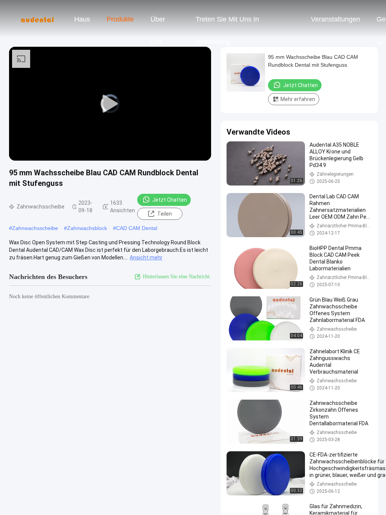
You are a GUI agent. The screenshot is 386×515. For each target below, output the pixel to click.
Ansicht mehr (146, 257)
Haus (82, 19)
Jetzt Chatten (169, 200)
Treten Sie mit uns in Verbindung (227, 23)
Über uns (157, 23)
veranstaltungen (335, 19)
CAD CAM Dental (136, 228)
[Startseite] (37, 19)
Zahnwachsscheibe (35, 228)
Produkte (120, 19)
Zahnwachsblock (87, 228)
